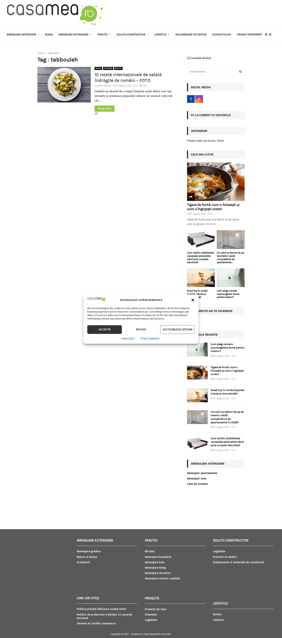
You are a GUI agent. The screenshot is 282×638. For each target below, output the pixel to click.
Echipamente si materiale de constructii (238, 562)
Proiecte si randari (225, 557)
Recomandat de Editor (190, 34)
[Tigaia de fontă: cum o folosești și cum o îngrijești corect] (216, 181)
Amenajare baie (155, 562)
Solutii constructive (131, 34)
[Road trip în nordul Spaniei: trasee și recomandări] (201, 277)
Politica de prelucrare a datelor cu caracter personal (104, 616)
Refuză (141, 329)
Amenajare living (155, 567)
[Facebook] (267, 34)
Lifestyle (160, 34)
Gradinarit (83, 562)
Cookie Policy (128, 338)
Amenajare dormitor (158, 573)
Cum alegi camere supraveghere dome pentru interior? (228, 294)
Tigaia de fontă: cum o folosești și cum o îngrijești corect (213, 207)
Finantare (151, 614)
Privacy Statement (150, 338)
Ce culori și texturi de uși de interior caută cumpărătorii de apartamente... (230, 257)
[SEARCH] (240, 72)
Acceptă (104, 329)
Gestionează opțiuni (177, 329)
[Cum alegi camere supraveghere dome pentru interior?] (231, 277)
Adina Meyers (105, 85)
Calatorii (218, 620)
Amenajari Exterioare (73, 34)
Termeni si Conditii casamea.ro (96, 623)
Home (98, 68)
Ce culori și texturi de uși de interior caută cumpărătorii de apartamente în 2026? (227, 417)
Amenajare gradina (89, 551)
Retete (118, 68)
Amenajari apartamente (202, 473)
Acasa (49, 34)
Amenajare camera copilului (162, 578)
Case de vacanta (197, 484)
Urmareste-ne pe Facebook (212, 311)
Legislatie (151, 620)
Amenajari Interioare (21, 34)
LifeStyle (108, 68)
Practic (102, 34)
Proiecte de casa (155, 609)
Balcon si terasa (87, 557)
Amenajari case (196, 478)
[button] (193, 300)
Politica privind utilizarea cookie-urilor (101, 609)
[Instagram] (271, 34)
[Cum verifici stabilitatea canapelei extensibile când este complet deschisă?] (201, 239)
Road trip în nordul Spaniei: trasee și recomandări (197, 294)
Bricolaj (149, 551)
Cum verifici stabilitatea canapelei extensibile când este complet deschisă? (200, 257)
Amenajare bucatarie (158, 557)
